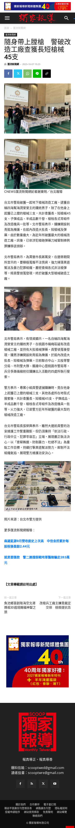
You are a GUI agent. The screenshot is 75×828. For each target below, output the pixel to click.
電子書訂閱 (50, 804)
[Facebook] (8, 73)
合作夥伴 (35, 804)
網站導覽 (62, 812)
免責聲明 (48, 812)
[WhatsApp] (27, 73)
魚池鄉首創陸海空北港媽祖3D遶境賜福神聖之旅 (20, 607)
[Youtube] (55, 784)
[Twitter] (18, 73)
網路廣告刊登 (43, 808)
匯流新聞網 (19, 28)
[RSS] (32, 784)
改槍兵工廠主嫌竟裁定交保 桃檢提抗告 (55, 605)
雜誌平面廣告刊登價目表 (18, 808)
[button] (7, 18)
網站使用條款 (31, 812)
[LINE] (37, 73)
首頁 (6, 28)
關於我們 (21, 804)
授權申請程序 (12, 812)
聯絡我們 (37, 816)
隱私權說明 (61, 808)
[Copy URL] (46, 73)
